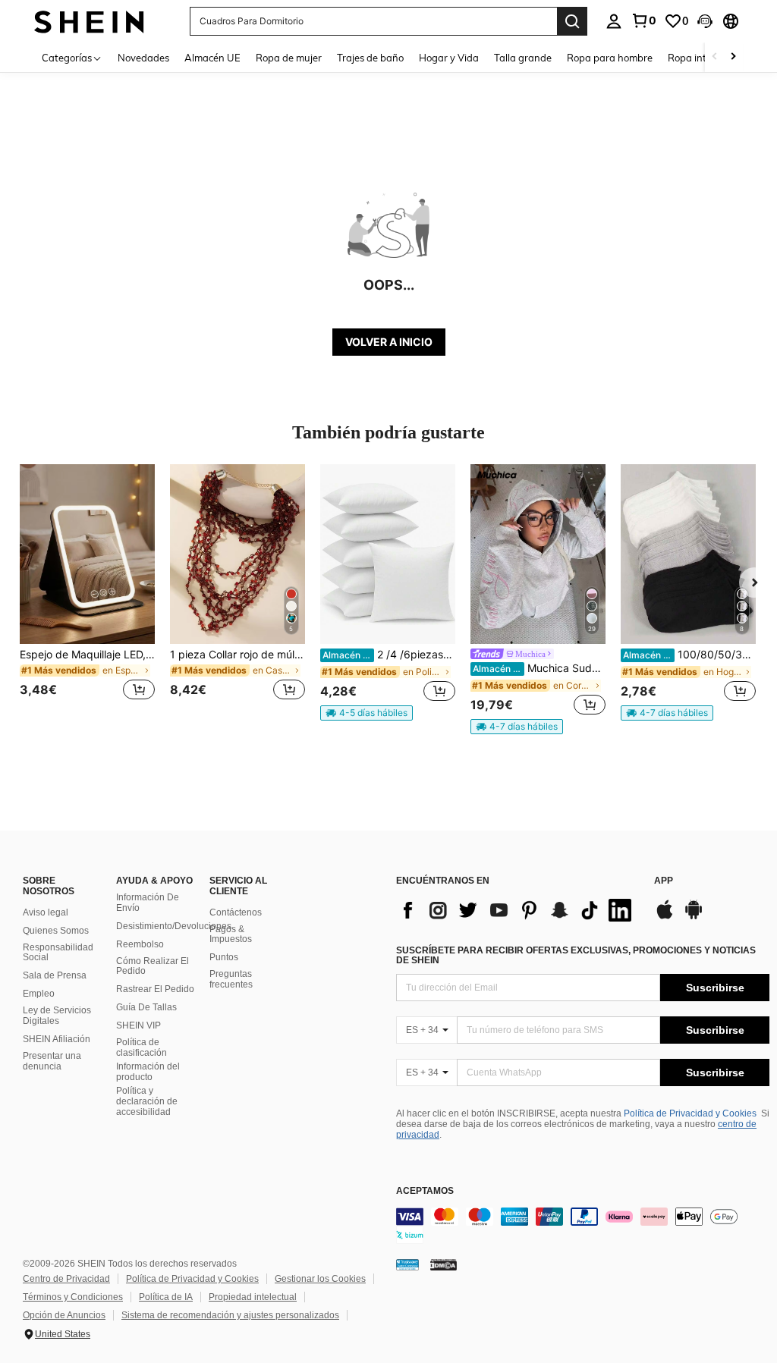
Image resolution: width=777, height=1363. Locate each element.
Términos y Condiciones (73, 1297)
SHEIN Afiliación (56, 1039)
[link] (643, 20)
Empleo (39, 993)
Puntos (223, 957)
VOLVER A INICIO (389, 341)
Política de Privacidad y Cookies (690, 1113)
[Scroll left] (714, 57)
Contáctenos (235, 912)
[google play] (693, 917)
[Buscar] (572, 21)
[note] (366, 713)
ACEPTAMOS (425, 1191)
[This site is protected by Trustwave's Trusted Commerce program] (407, 1264)
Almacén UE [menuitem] (212, 58)
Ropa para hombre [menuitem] (610, 58)
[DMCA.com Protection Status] (443, 1264)
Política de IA (166, 1297)
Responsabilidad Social (58, 952)
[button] (705, 21)
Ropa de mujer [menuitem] (289, 58)
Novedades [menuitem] (143, 58)
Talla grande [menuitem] (523, 58)
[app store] (664, 917)
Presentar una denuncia (52, 1061)
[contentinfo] (582, 1226)
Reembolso (140, 944)
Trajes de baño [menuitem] (370, 58)
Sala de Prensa (55, 975)
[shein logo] (89, 21)
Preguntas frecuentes (231, 979)
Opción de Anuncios (64, 1315)
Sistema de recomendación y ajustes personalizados (230, 1315)
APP (663, 881)
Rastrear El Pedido (155, 989)
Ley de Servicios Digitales (57, 1015)
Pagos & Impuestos (230, 934)
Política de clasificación (141, 1047)
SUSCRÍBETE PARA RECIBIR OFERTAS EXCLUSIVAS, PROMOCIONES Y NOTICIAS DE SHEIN (576, 955)
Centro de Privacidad (66, 1278)
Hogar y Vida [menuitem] (449, 58)
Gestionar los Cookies (320, 1278)
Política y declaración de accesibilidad (147, 1101)
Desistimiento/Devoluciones (173, 926)
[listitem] (87, 591)
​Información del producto (148, 1071)
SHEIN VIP (138, 1025)
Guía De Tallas (146, 1007)
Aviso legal (45, 912)
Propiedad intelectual (253, 1297)
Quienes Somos (56, 930)
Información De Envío (147, 902)
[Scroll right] (733, 57)
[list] (517, 910)
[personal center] (614, 21)
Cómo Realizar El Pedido (152, 966)
